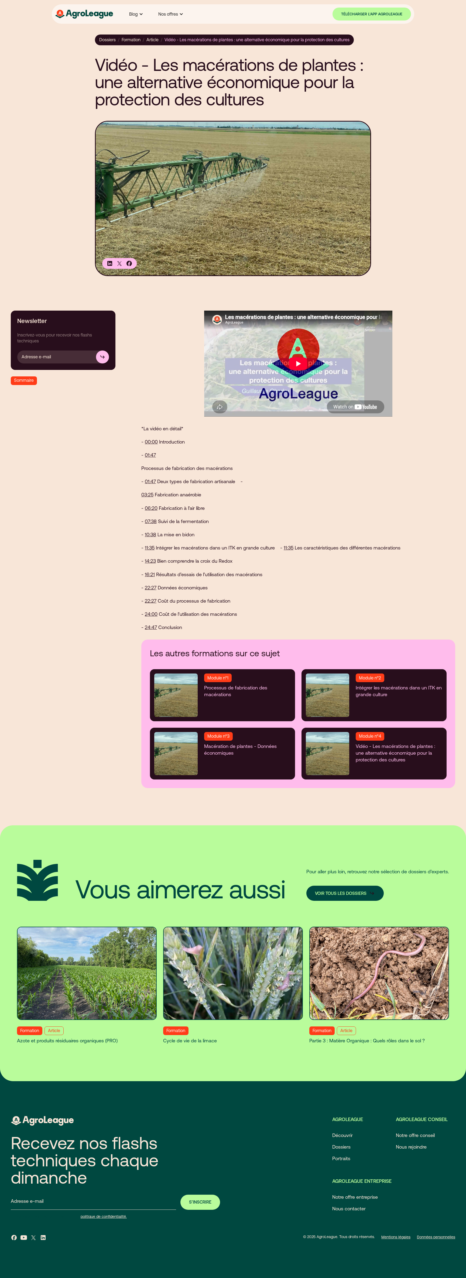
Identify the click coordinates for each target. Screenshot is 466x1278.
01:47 (150, 455)
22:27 (150, 587)
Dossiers (107, 39)
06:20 (151, 508)
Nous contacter (349, 1208)
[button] (136, 14)
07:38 (151, 521)
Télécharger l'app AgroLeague (371, 14)
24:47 (151, 627)
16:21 (150, 574)
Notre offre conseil (415, 1135)
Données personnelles (436, 1237)
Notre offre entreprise (355, 1197)
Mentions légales (395, 1237)
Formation (131, 39)
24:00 (151, 614)
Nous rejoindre (411, 1147)
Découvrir (342, 1135)
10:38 (150, 534)
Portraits (341, 1158)
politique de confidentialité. (104, 1216)
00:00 (151, 442)
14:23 (150, 561)
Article (152, 39)
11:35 (150, 548)
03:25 (147, 494)
